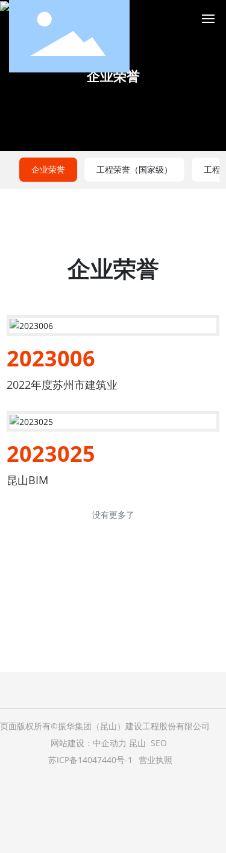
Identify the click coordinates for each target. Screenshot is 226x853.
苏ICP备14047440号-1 (90, 759)
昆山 (137, 743)
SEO (159, 743)
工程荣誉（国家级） (134, 169)
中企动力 (110, 743)
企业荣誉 (113, 75)
